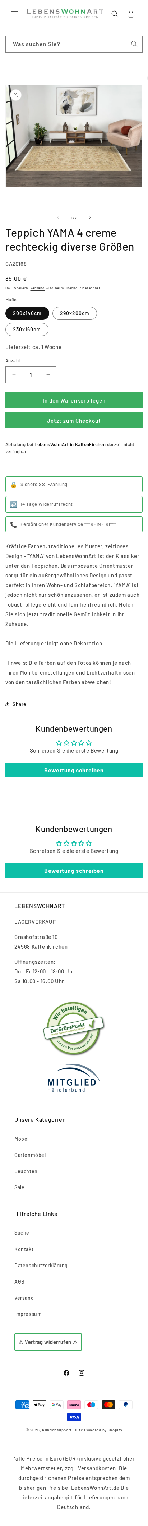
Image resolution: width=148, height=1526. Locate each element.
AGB (19, 1282)
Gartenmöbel (30, 1155)
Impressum (28, 1314)
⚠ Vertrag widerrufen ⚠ (48, 1342)
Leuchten (26, 1171)
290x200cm (74, 313)
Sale (19, 1187)
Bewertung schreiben (73, 770)
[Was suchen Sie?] (134, 44)
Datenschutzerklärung (41, 1265)
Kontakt (23, 1249)
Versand (38, 288)
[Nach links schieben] (58, 218)
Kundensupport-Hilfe (62, 1429)
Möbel (21, 1139)
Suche (21, 1233)
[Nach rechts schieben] (90, 218)
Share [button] (20, 704)
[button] (14, 14)
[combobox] (74, 44)
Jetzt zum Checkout (74, 420)
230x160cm (27, 329)
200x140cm (27, 313)
